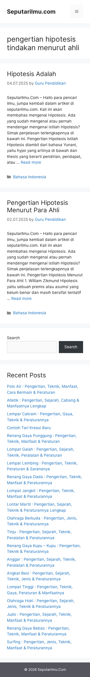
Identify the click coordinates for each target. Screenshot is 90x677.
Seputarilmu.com (31, 11)
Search (13, 337)
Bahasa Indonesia (29, 177)
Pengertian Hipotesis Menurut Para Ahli (37, 206)
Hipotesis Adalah (31, 74)
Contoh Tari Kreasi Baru (29, 427)
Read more (31, 162)
